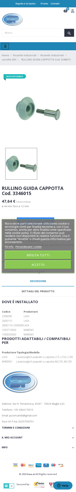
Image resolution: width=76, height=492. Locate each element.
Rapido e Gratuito (26, 3)
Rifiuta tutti (38, 255)
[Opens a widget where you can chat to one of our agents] (62, 485)
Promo (44, 3)
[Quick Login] (72, 11)
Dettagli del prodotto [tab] (38, 291)
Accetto (38, 265)
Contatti (55, 3)
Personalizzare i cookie (28, 246)
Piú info (9, 246)
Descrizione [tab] (38, 281)
